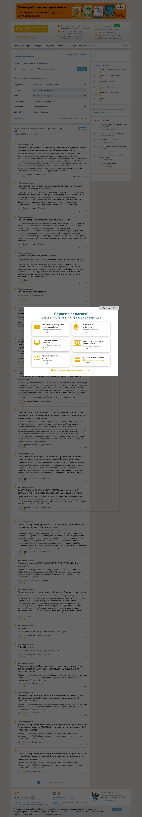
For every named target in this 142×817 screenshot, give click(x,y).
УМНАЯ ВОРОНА (107, 793)
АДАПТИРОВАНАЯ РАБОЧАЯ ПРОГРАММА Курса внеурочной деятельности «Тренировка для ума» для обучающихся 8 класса (50, 491)
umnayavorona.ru (107, 800)
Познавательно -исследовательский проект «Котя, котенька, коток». (52, 592)
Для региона (19, 101)
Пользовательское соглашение (65, 800)
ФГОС (16, 112)
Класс (16, 95)
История (22, 628)
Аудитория (18, 107)
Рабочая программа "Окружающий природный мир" (44, 219)
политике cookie (78, 811)
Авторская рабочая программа (33, 291)
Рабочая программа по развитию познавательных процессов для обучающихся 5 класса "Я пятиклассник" (51, 526)
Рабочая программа (26, 144)
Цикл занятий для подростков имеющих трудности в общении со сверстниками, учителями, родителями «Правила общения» (51, 457)
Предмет (17, 90)
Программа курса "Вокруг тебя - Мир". (37, 255)
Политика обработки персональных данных (70, 802)
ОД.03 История (25, 647)
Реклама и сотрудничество (63, 797)
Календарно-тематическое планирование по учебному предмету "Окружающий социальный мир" (50, 187)
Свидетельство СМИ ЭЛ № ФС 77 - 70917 (29, 802)
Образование (19, 85)
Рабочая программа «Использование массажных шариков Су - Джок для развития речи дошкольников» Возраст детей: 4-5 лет (52, 148)
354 (50, 782)
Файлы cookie (58, 805)
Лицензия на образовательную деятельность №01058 (31, 806)
